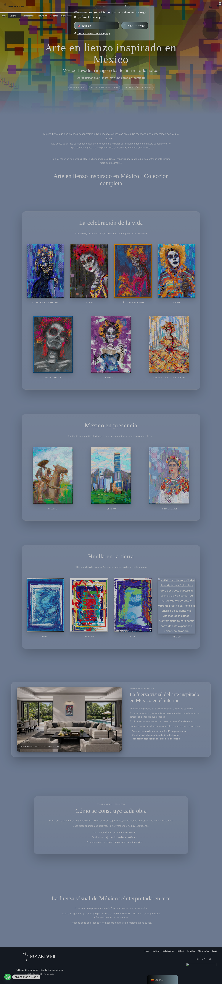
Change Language (134, 25)
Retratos (54, 15)
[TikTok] (203, 959)
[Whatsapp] (7, 977)
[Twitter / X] (210, 959)
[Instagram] (197, 959)
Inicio (4, 15)
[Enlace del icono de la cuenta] (210, 6)
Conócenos (203, 951)
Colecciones (28, 15)
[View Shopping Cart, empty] (218, 6)
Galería (13, 15)
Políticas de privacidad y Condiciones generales (39, 970)
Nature (40, 15)
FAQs (214, 951)
